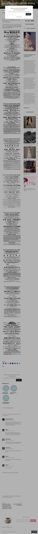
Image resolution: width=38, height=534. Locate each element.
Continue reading (19, 16)
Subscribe (28, 14)
